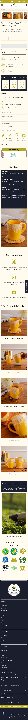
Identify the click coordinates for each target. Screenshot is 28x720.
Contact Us (4, 663)
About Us (4, 650)
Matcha (3, 613)
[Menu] (2, 5)
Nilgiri (2, 640)
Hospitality (4, 665)
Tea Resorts (4, 653)
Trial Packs (4, 625)
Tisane (3, 620)
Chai (2, 615)
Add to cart (14, 42)
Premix (3, 618)
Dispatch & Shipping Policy (9, 675)
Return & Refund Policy (8, 672)
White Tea (4, 610)
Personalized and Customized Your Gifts (13, 677)
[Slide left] (2, 15)
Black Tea (4, 605)
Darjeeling (4, 635)
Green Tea (4, 608)
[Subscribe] (26, 690)
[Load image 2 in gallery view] (18, 18)
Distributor (4, 667)
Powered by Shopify (9, 715)
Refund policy (21, 715)
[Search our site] (26, 5)
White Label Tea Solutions (9, 670)
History (3, 655)
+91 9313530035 (9, 697)
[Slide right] (25, 15)
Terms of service (19, 717)
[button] (14, 46)
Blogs (2, 680)
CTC (2, 623)
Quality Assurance (6, 660)
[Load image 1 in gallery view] (7, 18)
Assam (3, 638)
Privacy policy (9, 717)
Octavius (11, 713)
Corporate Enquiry (26, 286)
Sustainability (5, 658)
